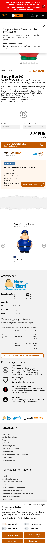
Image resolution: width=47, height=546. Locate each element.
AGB (4, 484)
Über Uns (6, 434)
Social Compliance (9, 437)
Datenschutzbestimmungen (34, 504)
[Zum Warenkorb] (37, 15)
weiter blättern (44, 246)
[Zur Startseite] (5, 15)
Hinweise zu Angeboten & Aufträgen (17, 493)
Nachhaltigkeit (8, 446)
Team (4, 440)
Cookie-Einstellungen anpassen (15, 454)
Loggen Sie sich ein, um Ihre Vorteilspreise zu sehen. (21, 47)
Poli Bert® (17, 259)
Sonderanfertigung (10, 479)
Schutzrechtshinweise (11, 496)
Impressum (7, 457)
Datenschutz (7, 451)
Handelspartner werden (12, 490)
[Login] (32, 15)
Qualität (5, 476)
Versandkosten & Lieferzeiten (14, 487)
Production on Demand (12, 482)
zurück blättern (3, 246)
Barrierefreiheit (8, 460)
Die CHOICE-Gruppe (10, 448)
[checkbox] (4, 524)
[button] (27, 15)
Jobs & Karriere (8, 443)
